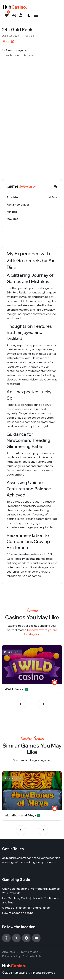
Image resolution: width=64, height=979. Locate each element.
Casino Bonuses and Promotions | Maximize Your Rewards (31, 891)
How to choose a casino (18, 913)
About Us (8, 952)
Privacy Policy (11, 956)
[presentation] (21, 704)
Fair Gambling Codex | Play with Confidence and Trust (30, 900)
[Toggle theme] (29, 15)
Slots (6, 41)
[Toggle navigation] (36, 15)
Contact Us (33, 956)
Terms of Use (29, 952)
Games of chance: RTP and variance (26, 907)
